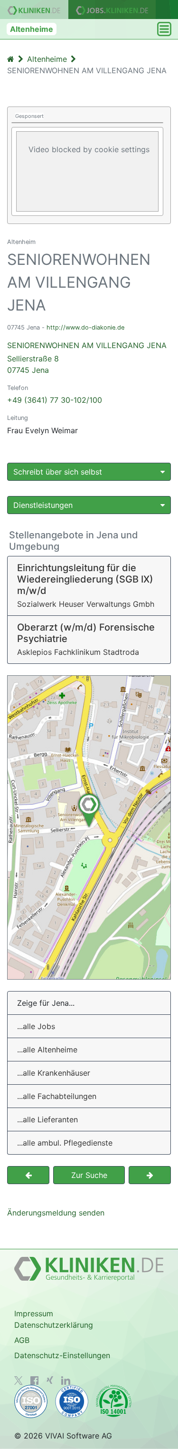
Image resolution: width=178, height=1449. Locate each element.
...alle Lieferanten (47, 1119)
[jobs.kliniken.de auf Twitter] (18, 1380)
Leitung (17, 417)
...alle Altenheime (47, 1049)
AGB (21, 1340)
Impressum (33, 1313)
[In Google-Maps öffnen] (89, 827)
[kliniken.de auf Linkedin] (65, 1380)
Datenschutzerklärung (53, 1325)
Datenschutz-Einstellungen (62, 1355)
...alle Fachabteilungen (56, 1096)
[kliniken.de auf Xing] (50, 1380)
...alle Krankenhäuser (53, 1073)
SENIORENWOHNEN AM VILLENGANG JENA (87, 357)
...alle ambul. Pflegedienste (64, 1143)
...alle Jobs (36, 1026)
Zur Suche (89, 1175)
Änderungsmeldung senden (55, 1212)
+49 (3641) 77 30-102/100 (54, 400)
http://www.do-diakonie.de (85, 327)
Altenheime (31, 29)
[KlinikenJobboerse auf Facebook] (34, 1380)
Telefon (17, 387)
